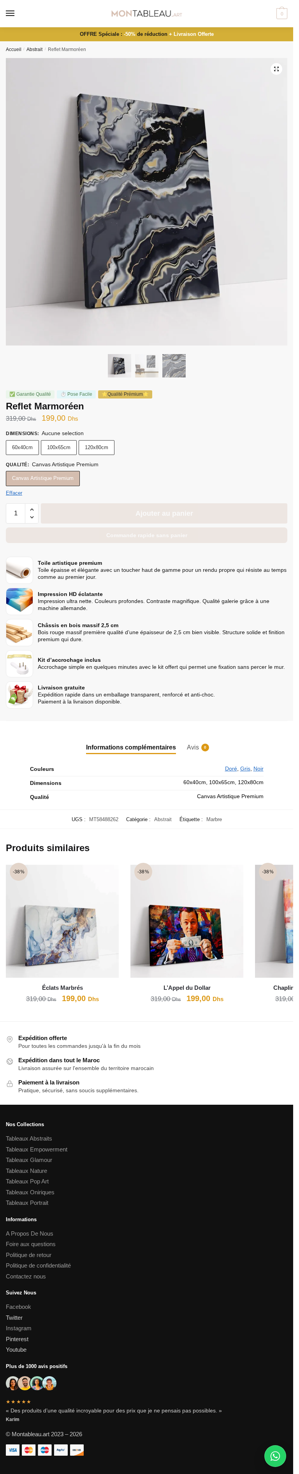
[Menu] (17, 13)
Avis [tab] (193, 747)
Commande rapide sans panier (146, 535)
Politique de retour (28, 1255)
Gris (245, 768)
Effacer (14, 493)
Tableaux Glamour (29, 1160)
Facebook (18, 1306)
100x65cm (58, 447)
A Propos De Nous (29, 1233)
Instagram (19, 1328)
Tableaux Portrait (27, 1202)
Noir (258, 768)
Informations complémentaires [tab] (131, 747)
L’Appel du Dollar (187, 987)
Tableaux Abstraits (29, 1138)
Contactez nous (26, 1276)
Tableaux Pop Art (27, 1181)
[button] (276, 69)
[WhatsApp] (275, 1456)
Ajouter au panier (164, 513)
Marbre (214, 819)
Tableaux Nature (26, 1170)
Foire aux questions (31, 1244)
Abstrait (34, 49)
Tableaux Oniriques (30, 1192)
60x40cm (22, 447)
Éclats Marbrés (62, 987)
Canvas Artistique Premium (43, 478)
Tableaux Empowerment (36, 1149)
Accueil (13, 49)
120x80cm (96, 447)
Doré (231, 768)
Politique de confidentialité (39, 1265)
